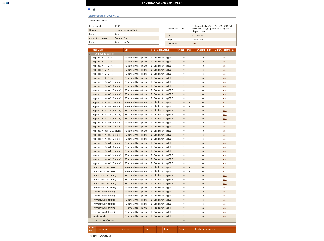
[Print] (94, 9)
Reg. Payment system (205, 229)
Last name (126, 229)
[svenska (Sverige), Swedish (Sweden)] (7, 3)
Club (147, 229)
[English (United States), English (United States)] (3, 3)
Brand (181, 229)
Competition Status (160, 49)
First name (102, 229)
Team (166, 229)
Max (189, 49)
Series (128, 49)
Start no (91, 229)
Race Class (98, 49)
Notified (180, 49)
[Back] (89, 9)
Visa (225, 57)
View (194, 43)
